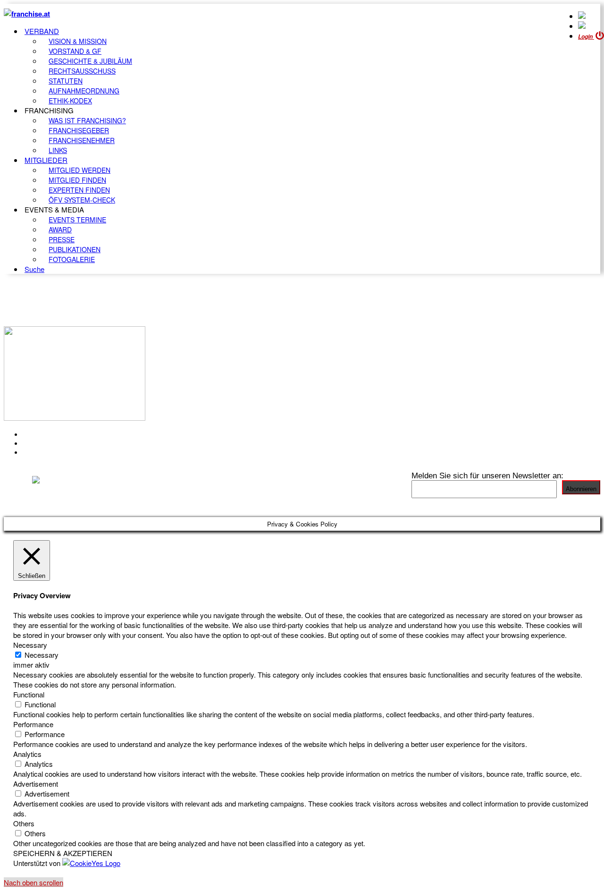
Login (586, 37)
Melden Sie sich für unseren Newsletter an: (487, 475)
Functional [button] (28, 694)
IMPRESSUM (46, 443)
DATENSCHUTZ (51, 452)
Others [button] (23, 823)
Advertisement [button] (35, 784)
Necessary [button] (30, 645)
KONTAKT (41, 434)
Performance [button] (33, 724)
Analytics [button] (27, 754)
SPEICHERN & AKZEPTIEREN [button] (62, 853)
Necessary (42, 655)
